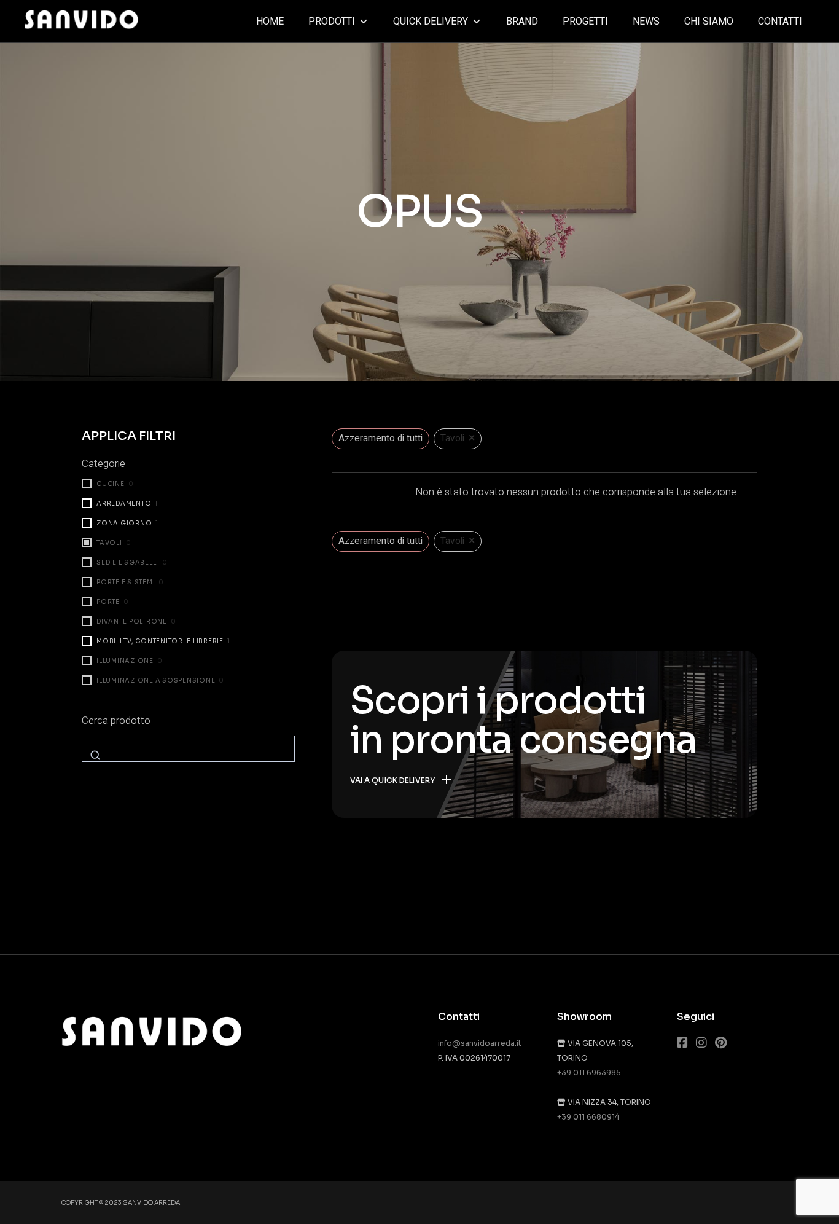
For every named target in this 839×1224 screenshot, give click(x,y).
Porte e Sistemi (125, 582)
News (646, 21)
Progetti (585, 21)
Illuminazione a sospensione (155, 681)
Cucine (110, 484)
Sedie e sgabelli (127, 563)
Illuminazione (125, 661)
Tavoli (109, 543)
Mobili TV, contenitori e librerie (160, 641)
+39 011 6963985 (589, 1072)
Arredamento (123, 504)
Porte (108, 602)
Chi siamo (708, 21)
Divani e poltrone (131, 622)
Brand (522, 21)
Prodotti (331, 21)
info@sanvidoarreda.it (479, 1043)
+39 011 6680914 (588, 1116)
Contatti (780, 21)
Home (270, 21)
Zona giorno (124, 523)
